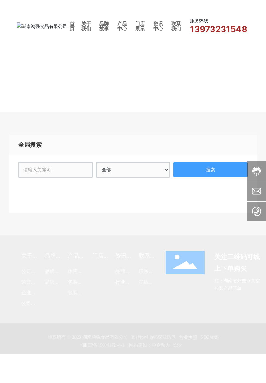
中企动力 (161, 345)
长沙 (177, 345)
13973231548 (218, 29)
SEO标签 (209, 337)
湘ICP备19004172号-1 (102, 345)
